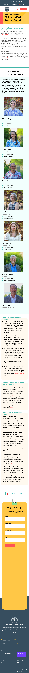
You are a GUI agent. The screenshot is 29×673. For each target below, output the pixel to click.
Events (2, 662)
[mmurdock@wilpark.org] (2, 280)
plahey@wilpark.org (8, 125)
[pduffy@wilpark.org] (2, 187)
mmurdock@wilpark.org (9, 280)
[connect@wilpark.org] (15, 639)
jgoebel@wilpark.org (8, 249)
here (11, 408)
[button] (17, 9)
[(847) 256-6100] (7, 1)
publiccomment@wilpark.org (11, 395)
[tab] (11, 65)
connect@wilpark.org (22, 639)
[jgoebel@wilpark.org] (2, 249)
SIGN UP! (10, 545)
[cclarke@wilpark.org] (2, 218)
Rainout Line (14, 4)
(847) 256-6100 (11, 1)
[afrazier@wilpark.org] (2, 156)
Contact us (3, 655)
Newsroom (6, 4)
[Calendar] (21, 1)
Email (6, 516)
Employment (4, 658)
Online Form (9, 58)
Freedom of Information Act (20, 666)
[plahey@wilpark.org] (2, 125)
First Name (8, 523)
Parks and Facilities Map (6, 653)
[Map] (18, 1)
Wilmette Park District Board (21, 654)
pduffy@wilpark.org (8, 187)
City (6, 537)
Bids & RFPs (19, 658)
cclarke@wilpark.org (8, 218)
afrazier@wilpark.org (8, 156)
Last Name (8, 530)
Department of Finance (20, 661)
